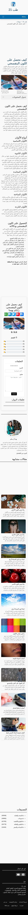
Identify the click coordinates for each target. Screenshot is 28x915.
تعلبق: (21, 374)
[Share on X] (14, 314)
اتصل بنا (21, 905)
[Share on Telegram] (10, 314)
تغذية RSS (7, 905)
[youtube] (18, 874)
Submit (14, 393)
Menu (24, 17)
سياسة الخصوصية (13, 902)
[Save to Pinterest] (18, 314)
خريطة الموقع (15, 905)
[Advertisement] (14, 42)
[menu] (3, 16)
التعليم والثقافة (18, 824)
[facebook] (23, 874)
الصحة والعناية (18, 815)
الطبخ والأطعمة (18, 821)
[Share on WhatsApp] (6, 314)
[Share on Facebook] (22, 314)
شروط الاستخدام (23, 902)
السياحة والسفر (18, 827)
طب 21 (25, 21)
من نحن (5, 902)
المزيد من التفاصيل (21, 453)
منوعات (20, 818)
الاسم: (21, 368)
